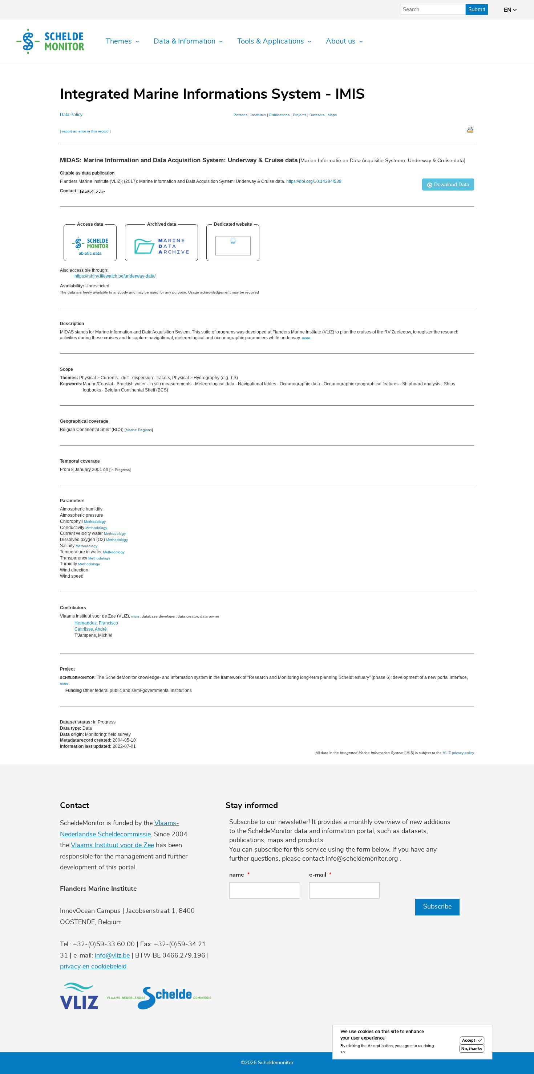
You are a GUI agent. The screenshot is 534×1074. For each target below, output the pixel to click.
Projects (299, 115)
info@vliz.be (112, 955)
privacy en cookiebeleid (93, 966)
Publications (279, 115)
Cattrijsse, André (90, 629)
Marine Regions (139, 430)
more (135, 616)
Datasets (317, 115)
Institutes (258, 115)
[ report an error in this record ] (85, 131)
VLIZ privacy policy (458, 753)
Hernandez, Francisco (96, 623)
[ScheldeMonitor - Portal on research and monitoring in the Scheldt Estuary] (90, 253)
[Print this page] (471, 129)
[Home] (50, 41)
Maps (332, 115)
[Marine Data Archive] (161, 253)
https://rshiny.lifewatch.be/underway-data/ (114, 276)
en (508, 10)
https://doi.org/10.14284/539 (313, 181)
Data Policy (71, 114)
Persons (240, 115)
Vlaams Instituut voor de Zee (112, 845)
